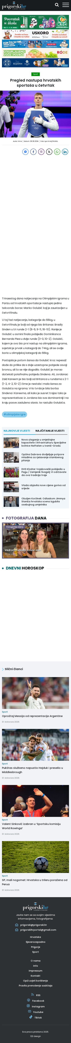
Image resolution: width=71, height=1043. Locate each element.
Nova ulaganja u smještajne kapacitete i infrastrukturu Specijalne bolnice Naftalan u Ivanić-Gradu (43, 442)
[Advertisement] (35, 191)
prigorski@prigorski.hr (33, 925)
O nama (35, 960)
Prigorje (35, 947)
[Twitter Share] (49, 152)
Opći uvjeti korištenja (35, 980)
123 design (35, 1036)
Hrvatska (35, 937)
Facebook (38, 1000)
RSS (38, 995)
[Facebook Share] (33, 152)
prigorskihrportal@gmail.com (38, 929)
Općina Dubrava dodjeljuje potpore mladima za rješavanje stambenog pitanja (42, 457)
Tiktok (38, 1017)
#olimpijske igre (14, 414)
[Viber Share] (41, 152)
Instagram (38, 1006)
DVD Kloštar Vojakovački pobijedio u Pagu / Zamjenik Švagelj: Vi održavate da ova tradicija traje (43, 472)
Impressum (35, 970)
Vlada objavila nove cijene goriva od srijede (43, 487)
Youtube (38, 1012)
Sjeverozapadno (35, 942)
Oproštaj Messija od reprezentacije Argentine (32, 716)
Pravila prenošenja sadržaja (35, 985)
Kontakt (35, 975)
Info (35, 965)
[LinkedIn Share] (65, 152)
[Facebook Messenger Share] (25, 152)
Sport (35, 74)
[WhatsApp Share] (57, 152)
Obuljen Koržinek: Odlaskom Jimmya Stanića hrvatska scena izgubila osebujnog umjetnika (43, 501)
